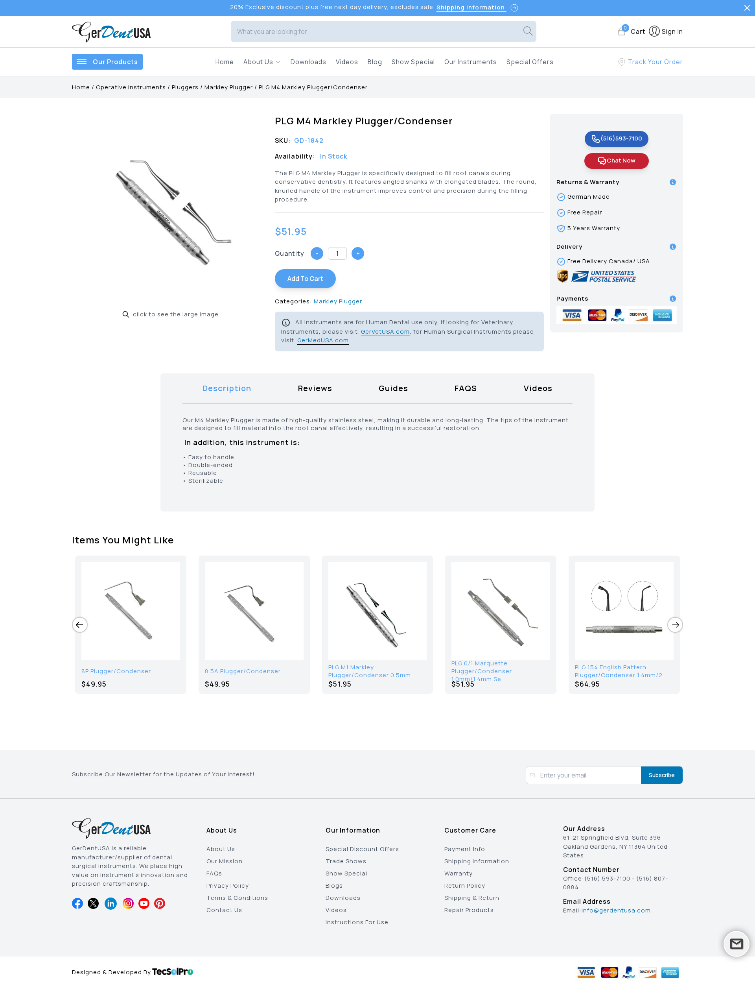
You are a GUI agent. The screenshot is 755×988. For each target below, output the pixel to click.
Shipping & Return (471, 898)
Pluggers (185, 87)
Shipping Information (476, 861)
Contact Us (224, 910)
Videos (347, 61)
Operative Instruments (131, 87)
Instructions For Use (357, 922)
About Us (220, 849)
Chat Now (621, 160)
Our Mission (224, 861)
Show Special (413, 61)
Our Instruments (470, 61)
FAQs (214, 873)
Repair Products (469, 910)
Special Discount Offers (362, 849)
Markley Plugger (228, 87)
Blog (375, 61)
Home (224, 61)
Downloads (308, 61)
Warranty (458, 873)
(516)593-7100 (621, 138)
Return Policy (464, 885)
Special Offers (530, 61)
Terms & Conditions (237, 898)
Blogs (334, 885)
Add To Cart (305, 278)
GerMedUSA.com (323, 340)
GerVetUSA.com (385, 331)
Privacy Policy (227, 885)
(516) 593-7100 (607, 878)
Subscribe (662, 775)
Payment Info (464, 849)
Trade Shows (346, 861)
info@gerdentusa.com (616, 910)
